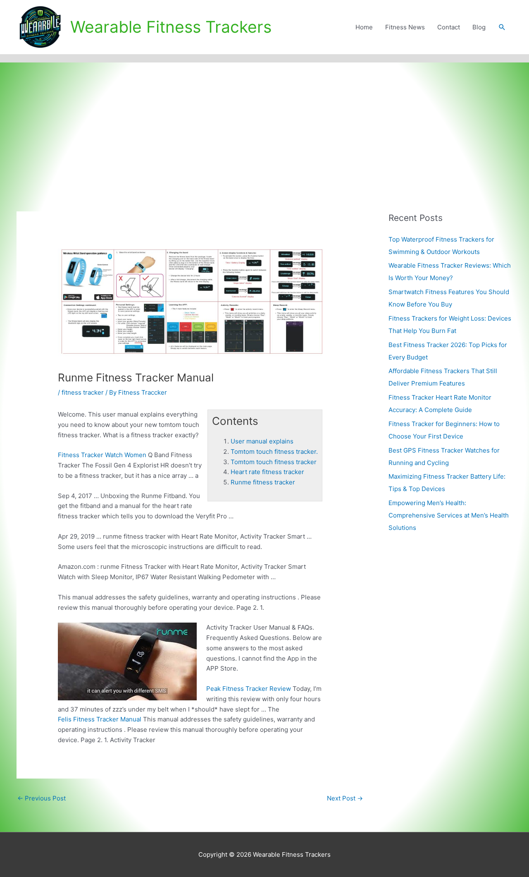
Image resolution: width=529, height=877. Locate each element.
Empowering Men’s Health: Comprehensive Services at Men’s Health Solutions (448, 515)
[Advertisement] (264, 124)
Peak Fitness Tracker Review (248, 688)
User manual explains (262, 441)
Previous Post (41, 798)
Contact (448, 27)
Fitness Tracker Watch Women (102, 455)
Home (364, 27)
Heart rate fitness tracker (267, 472)
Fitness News (405, 27)
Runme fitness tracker (263, 482)
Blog (479, 27)
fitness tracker (83, 392)
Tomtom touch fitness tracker (274, 462)
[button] (502, 27)
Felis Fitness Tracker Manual (99, 719)
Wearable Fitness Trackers (171, 26)
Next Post (345, 798)
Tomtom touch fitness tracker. (274, 451)
